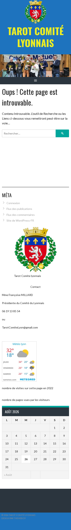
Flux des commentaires (21, 214)
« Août (8, 474)
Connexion (13, 203)
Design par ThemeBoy (13, 518)
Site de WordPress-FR (20, 220)
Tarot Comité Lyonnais (35, 37)
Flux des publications (19, 208)
